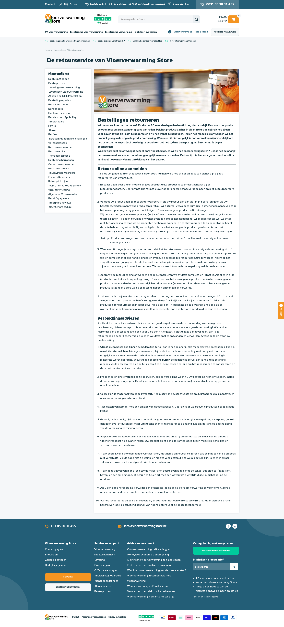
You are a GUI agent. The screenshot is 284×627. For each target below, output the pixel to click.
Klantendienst (58, 73)
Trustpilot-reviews (59, 203)
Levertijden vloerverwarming (65, 92)
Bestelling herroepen (61, 160)
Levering (99, 560)
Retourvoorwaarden (60, 147)
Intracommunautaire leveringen (67, 139)
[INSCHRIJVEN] (234, 566)
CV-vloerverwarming (56, 32)
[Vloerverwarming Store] (65, 18)
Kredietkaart (56, 121)
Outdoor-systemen (146, 32)
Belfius (52, 134)
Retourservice (57, 151)
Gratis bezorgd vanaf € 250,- (111, 41)
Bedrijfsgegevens (59, 198)
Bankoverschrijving (59, 113)
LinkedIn (234, 526)
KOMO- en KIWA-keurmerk (64, 185)
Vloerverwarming (183, 32)
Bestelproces (56, 83)
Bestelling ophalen (59, 100)
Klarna (52, 130)
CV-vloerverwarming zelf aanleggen (148, 549)
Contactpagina (54, 549)
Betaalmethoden (58, 104)
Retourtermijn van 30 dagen (183, 41)
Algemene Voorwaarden (63, 194)
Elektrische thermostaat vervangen (149, 565)
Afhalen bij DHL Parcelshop (65, 96)
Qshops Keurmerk (59, 177)
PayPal (52, 126)
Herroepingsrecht (59, 156)
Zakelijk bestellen (55, 560)
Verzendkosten (57, 143)
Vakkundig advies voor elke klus (147, 41)
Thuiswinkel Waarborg (61, 173)
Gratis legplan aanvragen (216, 551)
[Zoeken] (196, 19)
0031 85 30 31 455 (220, 4)
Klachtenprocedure (60, 207)
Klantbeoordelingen (106, 581)
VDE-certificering (59, 190)
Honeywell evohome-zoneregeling (148, 554)
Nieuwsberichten (104, 554)
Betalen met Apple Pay (62, 117)
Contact (50, 4)
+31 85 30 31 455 (63, 526)
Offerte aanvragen (225, 32)
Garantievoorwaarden (61, 164)
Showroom (52, 554)
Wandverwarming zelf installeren (147, 586)
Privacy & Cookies (117, 617)
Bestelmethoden (58, 79)
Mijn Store (70, 4)
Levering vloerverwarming (64, 87)
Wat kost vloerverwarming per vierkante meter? (156, 570)
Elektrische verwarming (118, 32)
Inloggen (68, 577)
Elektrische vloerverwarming (86, 32)
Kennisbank (201, 32)
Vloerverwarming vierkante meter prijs (150, 596)
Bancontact (55, 109)
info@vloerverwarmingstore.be (145, 526)
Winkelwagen (233, 18)
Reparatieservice (58, 168)
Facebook (228, 526)
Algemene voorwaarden (94, 617)
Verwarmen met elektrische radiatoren (151, 591)
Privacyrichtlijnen (58, 181)
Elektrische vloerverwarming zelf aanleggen (154, 560)
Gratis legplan (102, 565)
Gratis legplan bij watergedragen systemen (70, 41)
